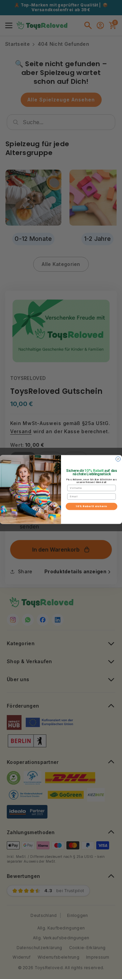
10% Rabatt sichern (91, 506)
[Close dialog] (118, 459)
